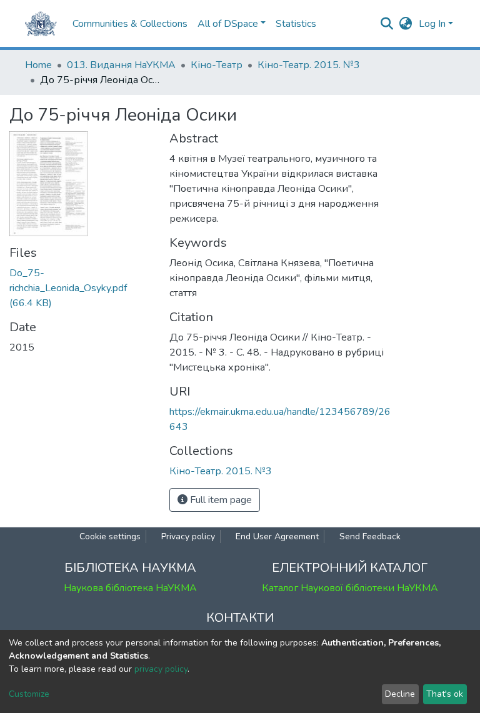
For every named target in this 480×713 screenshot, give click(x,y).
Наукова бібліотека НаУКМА (130, 588)
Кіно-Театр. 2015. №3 (309, 65)
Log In (432, 24)
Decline (400, 694)
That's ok (444, 694)
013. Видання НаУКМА (121, 65)
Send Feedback (370, 536)
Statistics (296, 24)
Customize (29, 694)
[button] (406, 23)
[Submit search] (387, 24)
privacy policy (161, 669)
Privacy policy (188, 536)
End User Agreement (277, 536)
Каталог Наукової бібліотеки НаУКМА (350, 588)
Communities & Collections (130, 24)
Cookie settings (110, 536)
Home (38, 65)
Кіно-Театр (216, 65)
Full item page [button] (220, 500)
